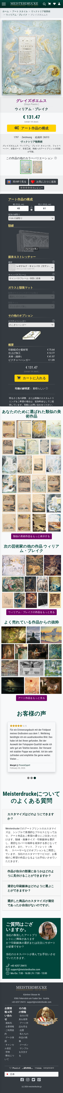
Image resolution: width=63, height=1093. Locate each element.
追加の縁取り (14, 214)
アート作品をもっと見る (31, 698)
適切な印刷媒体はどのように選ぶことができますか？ (30, 888)
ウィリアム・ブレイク (16, 14)
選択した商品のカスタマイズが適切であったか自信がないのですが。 (30, 903)
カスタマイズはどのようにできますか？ (30, 816)
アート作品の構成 (33, 128)
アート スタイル (20, 11)
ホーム (5, 11)
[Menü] (4, 4)
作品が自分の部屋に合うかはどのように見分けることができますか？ (30, 873)
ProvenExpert (25, 765)
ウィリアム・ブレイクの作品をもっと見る (31, 612)
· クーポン (23, 1044)
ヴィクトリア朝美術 (40, 11)
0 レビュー (37, 188)
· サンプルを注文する (23, 1052)
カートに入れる (33, 378)
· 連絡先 (8, 1023)
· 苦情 (7, 1052)
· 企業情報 (9, 1026)
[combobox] (31, 218)
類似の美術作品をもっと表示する (31, 536)
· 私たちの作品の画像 (23, 1037)
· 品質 (21, 1030)
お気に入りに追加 (45, 181)
